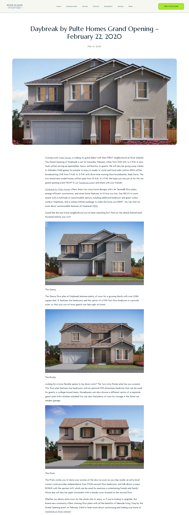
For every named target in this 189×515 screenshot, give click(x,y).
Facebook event (87, 182)
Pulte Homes (65, 157)
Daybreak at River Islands (57, 511)
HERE (95, 206)
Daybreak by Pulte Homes (57, 189)
